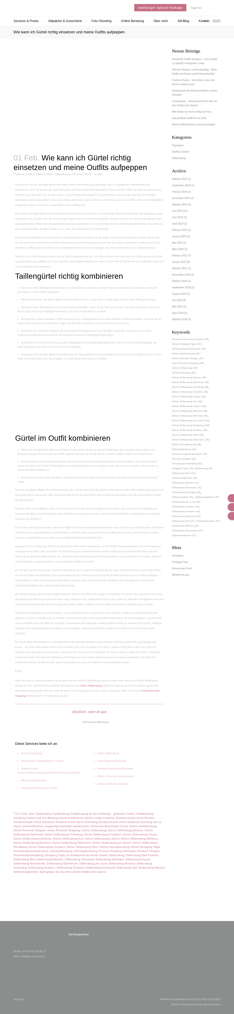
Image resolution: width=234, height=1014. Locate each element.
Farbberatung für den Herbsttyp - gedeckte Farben (103, 813)
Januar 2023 (179, 236)
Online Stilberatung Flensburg (63, 834)
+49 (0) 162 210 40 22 (33, 951)
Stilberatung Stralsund (100, 867)
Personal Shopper (148, 851)
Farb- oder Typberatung (36, 813)
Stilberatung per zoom (93, 863)
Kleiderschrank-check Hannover (34, 822)
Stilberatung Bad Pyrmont (142, 855)
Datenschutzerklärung (194, 1004)
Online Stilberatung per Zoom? (111, 842)
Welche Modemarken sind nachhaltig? (193, 124)
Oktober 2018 (179, 319)
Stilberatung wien (208, 521)
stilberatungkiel (182, 497)
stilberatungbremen (26, 871)
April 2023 (178, 223)
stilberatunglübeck (207, 497)
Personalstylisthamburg (29, 855)
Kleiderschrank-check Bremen (135, 818)
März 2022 (178, 249)
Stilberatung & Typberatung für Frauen (42, 761)
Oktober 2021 (179, 268)
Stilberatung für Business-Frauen (39, 788)
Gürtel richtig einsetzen (100, 818)
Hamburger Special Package (160, 7)
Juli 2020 (177, 300)
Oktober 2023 (179, 204)
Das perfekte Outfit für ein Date (189, 118)
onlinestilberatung (61, 851)
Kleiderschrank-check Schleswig (76, 822)
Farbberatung (61, 813)
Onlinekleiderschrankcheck (31, 851)
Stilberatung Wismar (152, 867)
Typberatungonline (184, 535)
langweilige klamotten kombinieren (67, 826)
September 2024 (181, 185)
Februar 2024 (179, 191)
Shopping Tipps (55, 855)
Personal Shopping (31, 753)
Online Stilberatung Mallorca (139, 838)
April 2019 (178, 313)
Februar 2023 (179, 230)
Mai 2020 (177, 306)
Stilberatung (61, 174)
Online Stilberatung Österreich (71, 842)
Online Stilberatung (94, 830)
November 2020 (181, 274)
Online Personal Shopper (30, 830)
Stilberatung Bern (25, 859)
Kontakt (176, 1004)
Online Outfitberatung (143, 826)
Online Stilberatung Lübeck (102, 838)
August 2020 (179, 293)
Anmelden (178, 555)
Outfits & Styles (44, 174)
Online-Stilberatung (91, 685)
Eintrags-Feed (180, 562)
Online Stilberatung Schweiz (47, 847)
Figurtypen (178, 145)
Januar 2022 (179, 262)
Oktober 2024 (179, 179)
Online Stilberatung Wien (83, 847)
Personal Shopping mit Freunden (115, 768)
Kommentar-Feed (182, 568)
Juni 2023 (177, 217)
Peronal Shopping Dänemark (117, 851)
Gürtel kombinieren (71, 818)
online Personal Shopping (63, 830)
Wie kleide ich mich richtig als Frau (191, 111)
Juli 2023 (177, 211)
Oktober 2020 (179, 281)
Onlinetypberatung (85, 851)
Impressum (214, 1004)
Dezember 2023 (181, 198)
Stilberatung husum (138, 859)
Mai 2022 (177, 242)
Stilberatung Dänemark (79, 859)
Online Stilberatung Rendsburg (190, 425)
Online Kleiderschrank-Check (109, 826)
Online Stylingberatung (114, 847)
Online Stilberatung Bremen (125, 830)
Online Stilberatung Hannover (33, 838)
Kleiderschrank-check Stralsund (119, 822)
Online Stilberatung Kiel (68, 838)
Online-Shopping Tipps (145, 847)
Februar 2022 (179, 255)
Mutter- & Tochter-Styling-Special (115, 776)
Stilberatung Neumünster (29, 863)
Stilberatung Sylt (126, 867)
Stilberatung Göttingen (110, 859)
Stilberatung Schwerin (71, 867)
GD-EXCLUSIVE (81, 174)
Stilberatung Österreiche (62, 863)
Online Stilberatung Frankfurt (102, 834)
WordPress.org (180, 574)
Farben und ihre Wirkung (42, 818)
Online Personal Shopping (111, 761)
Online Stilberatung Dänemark (190, 382)
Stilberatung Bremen (50, 859)
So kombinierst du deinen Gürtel (86, 855)
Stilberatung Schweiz (41, 867)
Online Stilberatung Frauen (139, 834)
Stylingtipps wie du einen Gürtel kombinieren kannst (72, 871)
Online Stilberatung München (32, 842)
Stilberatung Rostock (122, 863)
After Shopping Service (33, 780)
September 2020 (181, 287)
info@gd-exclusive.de (32, 956)
